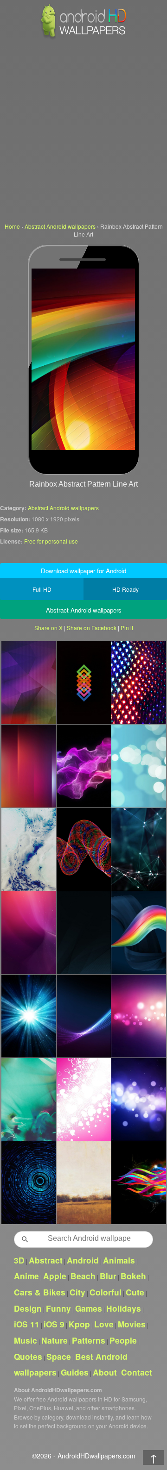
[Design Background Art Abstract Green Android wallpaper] (28, 1099)
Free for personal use (51, 541)
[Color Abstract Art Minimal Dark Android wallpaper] (83, 682)
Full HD (41, 589)
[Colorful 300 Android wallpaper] (83, 765)
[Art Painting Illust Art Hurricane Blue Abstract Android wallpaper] (28, 849)
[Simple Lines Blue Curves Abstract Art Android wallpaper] (83, 932)
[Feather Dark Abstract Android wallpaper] (83, 1015)
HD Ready (125, 589)
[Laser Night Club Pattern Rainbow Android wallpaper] (138, 682)
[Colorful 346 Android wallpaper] (28, 1015)
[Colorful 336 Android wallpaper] (83, 1099)
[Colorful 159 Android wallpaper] (138, 765)
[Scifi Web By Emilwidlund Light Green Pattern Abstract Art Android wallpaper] (138, 849)
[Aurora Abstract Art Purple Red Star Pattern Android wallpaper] (28, 932)
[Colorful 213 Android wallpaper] (138, 1099)
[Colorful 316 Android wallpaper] (138, 1015)
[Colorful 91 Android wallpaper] (138, 932)
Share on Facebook (91, 628)
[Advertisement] (83, 129)
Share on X (48, 628)
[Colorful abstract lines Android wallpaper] (138, 1182)
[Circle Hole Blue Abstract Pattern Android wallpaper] (28, 1182)
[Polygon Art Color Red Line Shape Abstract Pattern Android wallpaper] (28, 682)
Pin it (127, 628)
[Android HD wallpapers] (83, 38)
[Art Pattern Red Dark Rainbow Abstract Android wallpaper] (83, 849)
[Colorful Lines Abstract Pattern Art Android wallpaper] (28, 765)
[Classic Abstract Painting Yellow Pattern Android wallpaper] (83, 1182)
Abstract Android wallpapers (63, 508)
